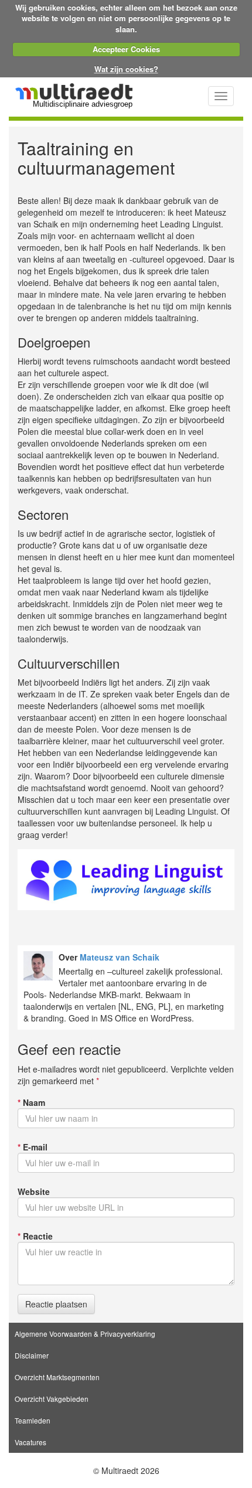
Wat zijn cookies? (126, 68)
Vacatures (30, 1442)
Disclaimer (32, 1355)
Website (34, 1191)
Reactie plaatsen (56, 1304)
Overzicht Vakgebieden (51, 1399)
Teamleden (32, 1420)
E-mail (32, 1147)
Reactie (35, 1236)
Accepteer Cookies (126, 49)
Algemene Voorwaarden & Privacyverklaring (85, 1334)
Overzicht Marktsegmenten (57, 1377)
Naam (31, 1102)
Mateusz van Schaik (119, 957)
